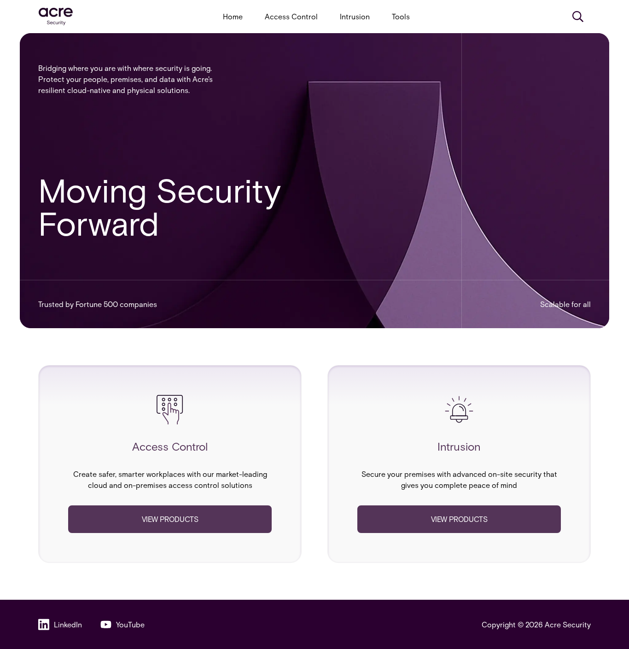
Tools (401, 16)
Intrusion (355, 16)
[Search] (578, 16)
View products (170, 519)
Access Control (291, 16)
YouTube (130, 624)
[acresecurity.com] (55, 17)
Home (233, 16)
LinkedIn (68, 624)
